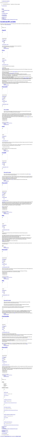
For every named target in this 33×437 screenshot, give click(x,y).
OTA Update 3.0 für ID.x (7, 407)
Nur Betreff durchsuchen (6, 4)
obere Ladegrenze (15, 71)
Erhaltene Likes (4, 96)
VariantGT (5, 401)
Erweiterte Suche (4, 5)
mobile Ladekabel (6, 417)
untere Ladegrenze (11, 73)
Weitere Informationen (8, 24)
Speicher (7, 211)
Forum (3, 9)
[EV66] (5, 420)
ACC (9, 178)
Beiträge (3, 41)
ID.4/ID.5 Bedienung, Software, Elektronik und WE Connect (11, 410)
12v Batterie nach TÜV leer (7, 399)
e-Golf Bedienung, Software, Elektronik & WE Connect (10, 402)
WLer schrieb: (6, 109)
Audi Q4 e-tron (6, 392)
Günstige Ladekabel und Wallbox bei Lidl (9, 414)
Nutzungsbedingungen (5, 431)
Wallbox (3, 240)
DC (5, 335)
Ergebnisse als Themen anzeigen (15, 4)
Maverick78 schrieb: (7, 172)
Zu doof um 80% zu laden (8, 21)
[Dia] (5, 405)
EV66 (4, 423)
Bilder (3, 99)
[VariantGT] (5, 398)
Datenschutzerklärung (5, 430)
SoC (18, 334)
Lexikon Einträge (4, 101)
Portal (3, 8)
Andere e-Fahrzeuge (6, 395)
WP (7, 178)
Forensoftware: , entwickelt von (10, 436)
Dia (4, 408)
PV (4, 211)
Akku (3, 68)
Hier (2, 206)
